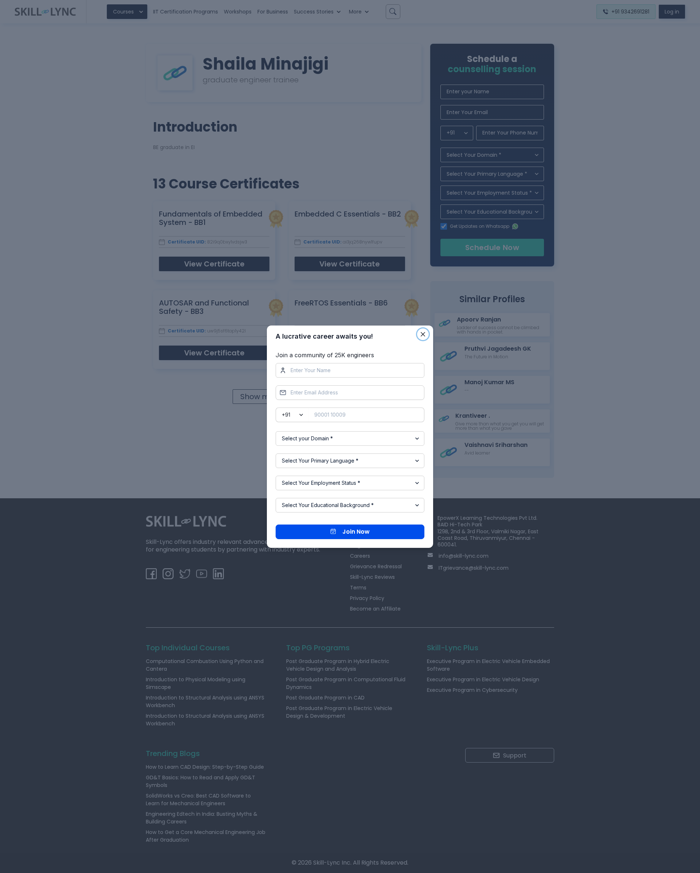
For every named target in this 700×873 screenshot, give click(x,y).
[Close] (423, 334)
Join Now (356, 531)
